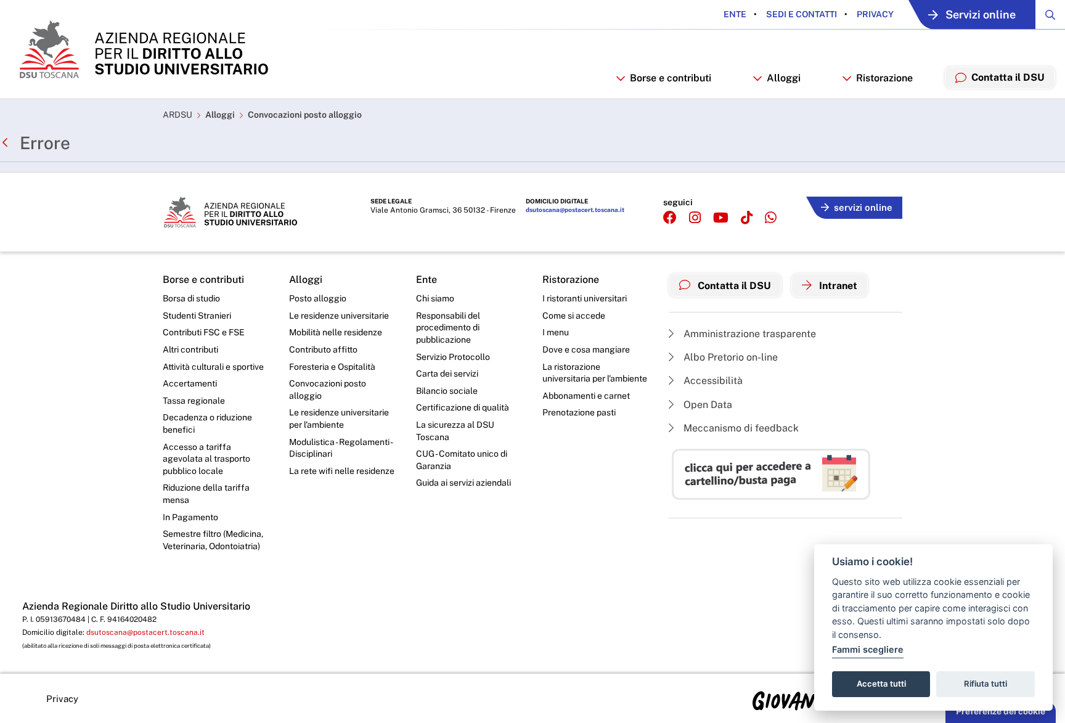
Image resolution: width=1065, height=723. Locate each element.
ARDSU (177, 115)
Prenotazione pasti (579, 412)
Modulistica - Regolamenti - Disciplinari (340, 448)
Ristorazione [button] (884, 78)
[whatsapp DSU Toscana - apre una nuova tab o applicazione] (771, 217)
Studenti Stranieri (197, 316)
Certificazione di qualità (462, 407)
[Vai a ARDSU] (142, 49)
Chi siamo (435, 298)
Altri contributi (190, 349)
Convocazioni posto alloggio (305, 115)
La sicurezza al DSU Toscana (455, 431)
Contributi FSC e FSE (204, 332)
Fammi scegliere (868, 649)
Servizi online (980, 14)
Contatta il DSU (733, 286)
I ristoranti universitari (584, 298)
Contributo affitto (323, 349)
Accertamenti (190, 383)
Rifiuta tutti (985, 683)
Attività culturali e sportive (213, 367)
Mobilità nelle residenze (335, 332)
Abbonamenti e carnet (586, 396)
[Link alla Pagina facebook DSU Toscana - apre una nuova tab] (670, 217)
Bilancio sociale (447, 391)
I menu (555, 332)
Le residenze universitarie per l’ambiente (339, 418)
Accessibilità (712, 380)
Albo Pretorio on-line (729, 357)
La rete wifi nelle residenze (341, 471)
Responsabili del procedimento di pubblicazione (448, 328)
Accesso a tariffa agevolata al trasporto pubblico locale (206, 459)
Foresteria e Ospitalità (332, 367)
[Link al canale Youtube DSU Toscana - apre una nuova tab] (720, 217)
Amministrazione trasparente (748, 334)
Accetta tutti (881, 683)
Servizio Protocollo (453, 357)
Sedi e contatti (800, 14)
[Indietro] (8, 143)
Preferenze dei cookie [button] (1000, 711)
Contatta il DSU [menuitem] (1008, 77)
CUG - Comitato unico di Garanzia (461, 460)
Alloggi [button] (784, 78)
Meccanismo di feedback (740, 428)
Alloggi (220, 115)
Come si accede (573, 316)
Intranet (837, 286)
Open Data (706, 405)
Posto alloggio (317, 298)
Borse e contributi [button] (670, 78)
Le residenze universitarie (339, 316)
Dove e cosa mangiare (586, 349)
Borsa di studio (191, 298)
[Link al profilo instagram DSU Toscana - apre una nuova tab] (695, 217)
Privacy (874, 14)
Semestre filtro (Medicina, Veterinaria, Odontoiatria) (213, 540)
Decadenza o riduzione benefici (207, 423)
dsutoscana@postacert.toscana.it (575, 209)
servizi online (863, 207)
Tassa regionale (194, 401)
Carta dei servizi (447, 373)
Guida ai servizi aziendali (463, 483)
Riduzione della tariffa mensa (206, 494)
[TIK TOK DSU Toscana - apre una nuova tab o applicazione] (747, 217)
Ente (735, 14)
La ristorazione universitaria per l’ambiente (594, 373)
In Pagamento (190, 517)
